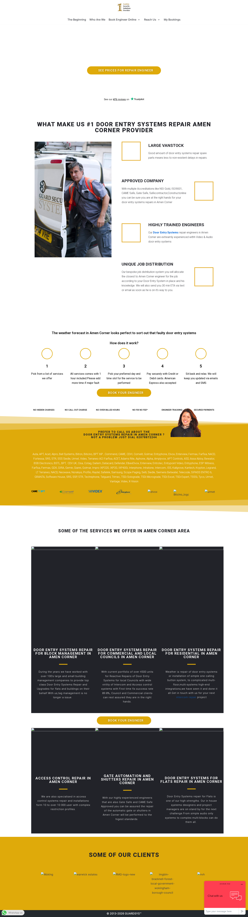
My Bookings (172, 19)
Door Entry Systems (165, 232)
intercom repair (186, 697)
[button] (124, 70)
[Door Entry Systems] (124, 7)
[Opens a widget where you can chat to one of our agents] (225, 898)
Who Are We (97, 19)
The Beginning (76, 19)
